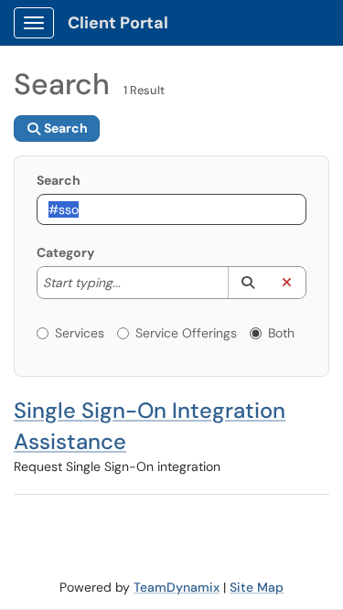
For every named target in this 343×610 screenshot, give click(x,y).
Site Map (257, 587)
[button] (247, 282)
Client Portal (118, 23)
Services (79, 333)
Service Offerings (186, 333)
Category (65, 252)
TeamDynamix (177, 587)
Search (58, 180)
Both (281, 333)
